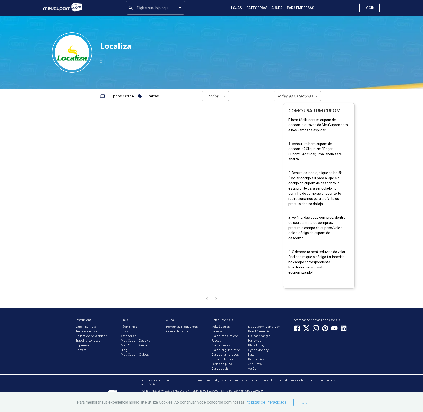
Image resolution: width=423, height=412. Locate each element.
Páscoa (216, 341)
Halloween (255, 341)
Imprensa (82, 345)
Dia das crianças (259, 336)
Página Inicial (129, 327)
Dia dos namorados (225, 354)
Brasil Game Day (259, 331)
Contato (81, 350)
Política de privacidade (91, 336)
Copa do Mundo (223, 359)
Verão (252, 368)
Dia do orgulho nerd (226, 350)
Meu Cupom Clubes (135, 354)
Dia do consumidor (225, 336)
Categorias (256, 8)
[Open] (179, 7)
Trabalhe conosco (88, 341)
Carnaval (217, 331)
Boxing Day (256, 359)
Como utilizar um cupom (183, 331)
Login (369, 8)
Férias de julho (222, 364)
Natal (251, 354)
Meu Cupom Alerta (134, 345)
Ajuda (276, 8)
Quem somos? (86, 327)
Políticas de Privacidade (266, 402)
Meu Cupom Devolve (136, 341)
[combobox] (155, 7)
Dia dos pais (220, 368)
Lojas (236, 8)
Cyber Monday (258, 350)
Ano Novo (255, 364)
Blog (124, 350)
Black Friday (256, 345)
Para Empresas (300, 8)
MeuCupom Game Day (264, 327)
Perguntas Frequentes (182, 327)
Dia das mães (221, 345)
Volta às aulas (221, 327)
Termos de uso (86, 331)
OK (304, 402)
